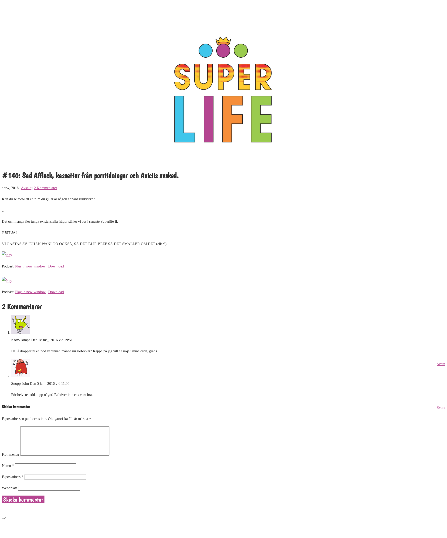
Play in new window (30, 266)
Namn (8, 466)
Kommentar (10, 454)
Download (56, 266)
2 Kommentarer (45, 188)
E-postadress (12, 477)
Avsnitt (26, 188)
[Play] (7, 255)
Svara (441, 364)
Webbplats (9, 488)
